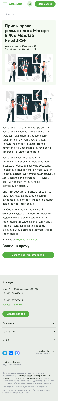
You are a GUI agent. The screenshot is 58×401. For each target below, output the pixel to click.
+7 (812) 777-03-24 (12, 300)
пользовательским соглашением (25, 378)
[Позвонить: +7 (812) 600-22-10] (29, 4)
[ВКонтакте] (11, 355)
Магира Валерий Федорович (28, 255)
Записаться (45, 4)
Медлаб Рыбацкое (26, 239)
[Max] (17, 355)
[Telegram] (4, 355)
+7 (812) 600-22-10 (12, 293)
